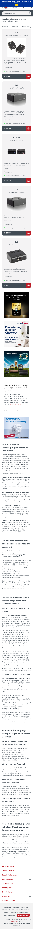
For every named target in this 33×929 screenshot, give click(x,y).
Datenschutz (24, 907)
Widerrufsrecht (6, 909)
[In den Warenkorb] (28, 76)
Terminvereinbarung (15, 404)
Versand (6, 912)
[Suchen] (29, 13)
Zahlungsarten (14, 912)
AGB (13, 909)
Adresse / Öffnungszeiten (23, 909)
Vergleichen (9, 67)
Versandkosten (13, 921)
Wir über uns (7, 907)
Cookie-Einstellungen (9, 915)
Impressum (16, 907)
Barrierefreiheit (23, 912)
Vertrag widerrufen (23, 915)
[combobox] (14, 13)
